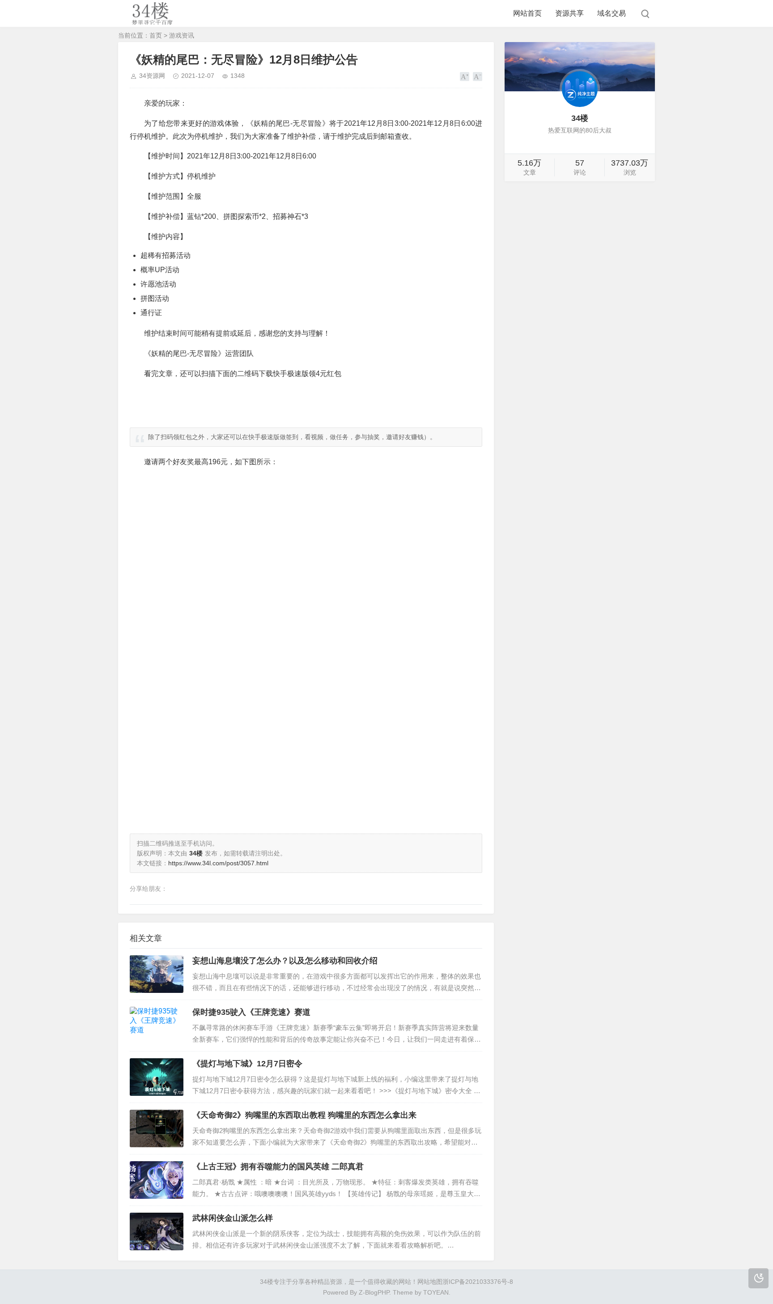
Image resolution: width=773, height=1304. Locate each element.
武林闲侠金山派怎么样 (232, 1218)
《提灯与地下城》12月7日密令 (247, 1063)
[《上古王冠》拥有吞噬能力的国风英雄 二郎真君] (156, 1180)
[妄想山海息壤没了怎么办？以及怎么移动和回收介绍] (156, 974)
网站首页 (527, 13)
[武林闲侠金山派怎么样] (156, 1231)
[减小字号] (477, 76)
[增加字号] (464, 76)
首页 (155, 35)
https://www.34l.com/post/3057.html (218, 863)
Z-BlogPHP (374, 1292)
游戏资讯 (181, 35)
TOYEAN (436, 1292)
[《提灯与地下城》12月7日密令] (156, 1077)
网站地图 (429, 1281)
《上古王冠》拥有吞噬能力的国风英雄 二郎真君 (278, 1166)
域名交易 (611, 13)
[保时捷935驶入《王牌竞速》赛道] (156, 1025)
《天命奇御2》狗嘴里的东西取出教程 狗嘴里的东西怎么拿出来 (304, 1115)
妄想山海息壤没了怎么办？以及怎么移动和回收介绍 (285, 960)
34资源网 (152, 75)
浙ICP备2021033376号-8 (477, 1281)
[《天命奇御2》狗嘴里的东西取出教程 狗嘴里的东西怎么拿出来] (156, 1128)
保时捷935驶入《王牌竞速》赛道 (251, 1012)
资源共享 (569, 13)
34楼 (266, 1281)
